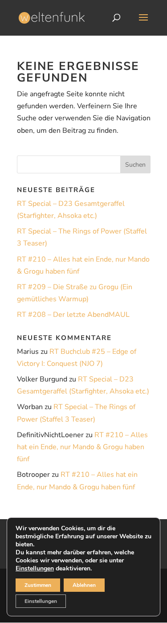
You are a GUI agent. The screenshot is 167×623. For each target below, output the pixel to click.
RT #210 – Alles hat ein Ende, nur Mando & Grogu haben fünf (82, 447)
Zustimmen (37, 585)
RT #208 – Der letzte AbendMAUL (73, 315)
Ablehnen (84, 585)
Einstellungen (35, 569)
